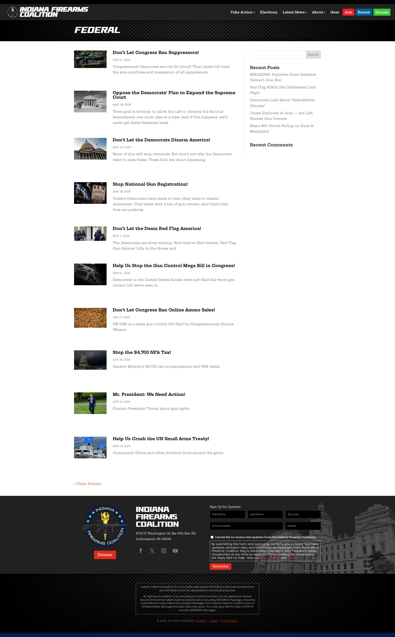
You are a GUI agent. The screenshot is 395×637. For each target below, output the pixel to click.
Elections (268, 12)
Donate (381, 12)
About (317, 12)
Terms (292, 558)
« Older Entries (87, 484)
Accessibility (229, 621)
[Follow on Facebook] (141, 551)
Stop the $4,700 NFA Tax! (142, 352)
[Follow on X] (152, 551)
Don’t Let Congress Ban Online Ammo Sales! (164, 309)
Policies (201, 621)
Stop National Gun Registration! (150, 184)
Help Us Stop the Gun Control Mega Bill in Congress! (174, 265)
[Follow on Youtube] (175, 551)
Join (348, 12)
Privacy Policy (270, 558)
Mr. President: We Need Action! (149, 394)
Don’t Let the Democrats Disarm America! (161, 139)
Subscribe (220, 566)
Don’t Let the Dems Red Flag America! (157, 228)
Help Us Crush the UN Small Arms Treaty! (161, 438)
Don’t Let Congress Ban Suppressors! (156, 52)
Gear (334, 12)
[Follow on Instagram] (164, 551)
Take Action (241, 12)
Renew (364, 12)
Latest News (294, 12)
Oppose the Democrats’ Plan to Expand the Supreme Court (174, 95)
